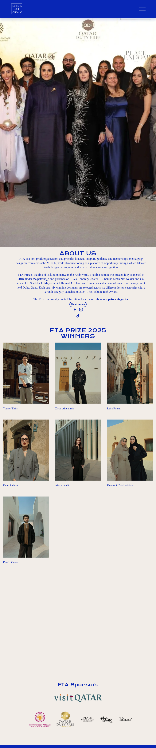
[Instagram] (81, 309)
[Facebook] (75, 309)
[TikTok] (78, 316)
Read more (78, 304)
